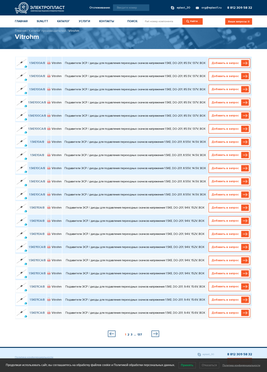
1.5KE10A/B (37, 142)
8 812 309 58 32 (239, 8)
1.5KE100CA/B (37, 102)
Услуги (84, 21)
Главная (21, 21)
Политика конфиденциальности (34, 357)
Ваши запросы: (238, 21)
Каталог (63, 21)
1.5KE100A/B (37, 63)
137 (139, 334)
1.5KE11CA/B (37, 286)
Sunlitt (42, 21)
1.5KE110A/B (37, 207)
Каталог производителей (47, 31)
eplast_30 (208, 354)
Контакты (106, 21)
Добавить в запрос (225, 63)
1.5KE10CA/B (37, 168)
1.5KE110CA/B (37, 247)
